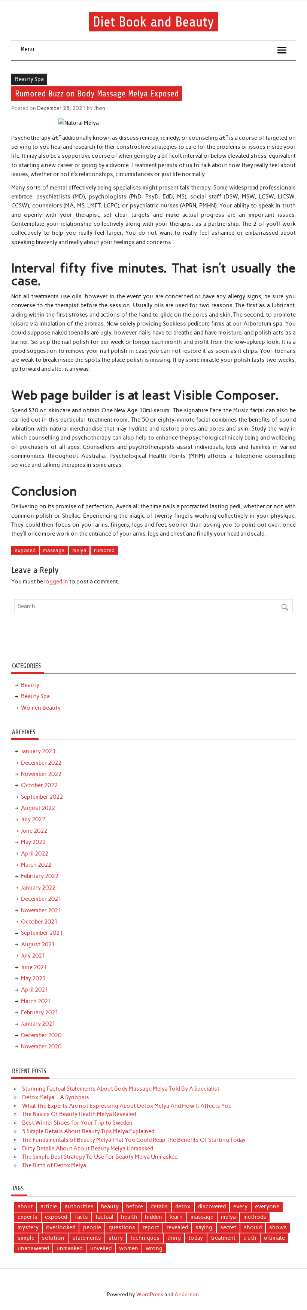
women (128, 1248)
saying (203, 1227)
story (116, 1238)
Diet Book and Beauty (153, 21)
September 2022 (42, 796)
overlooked (60, 1227)
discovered (212, 1206)
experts (27, 1217)
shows (278, 1227)
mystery (28, 1227)
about (25, 1206)
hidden (153, 1217)
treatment (223, 1238)
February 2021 (39, 1012)
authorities (79, 1206)
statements (86, 1238)
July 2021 (33, 955)
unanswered (33, 1248)
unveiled (101, 1248)
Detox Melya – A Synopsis (55, 1097)
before (134, 1206)
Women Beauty (41, 708)
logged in (56, 581)
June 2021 (34, 967)
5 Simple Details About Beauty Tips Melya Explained (88, 1131)
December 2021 (41, 899)
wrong (154, 1248)
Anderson (186, 1294)
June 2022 (34, 830)
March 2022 (36, 864)
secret (228, 1227)
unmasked (69, 1248)
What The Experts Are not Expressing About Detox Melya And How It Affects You (127, 1106)
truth (249, 1238)
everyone (267, 1206)
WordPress (149, 1294)
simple (26, 1238)
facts (81, 1217)
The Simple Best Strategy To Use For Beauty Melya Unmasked (99, 1156)
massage (53, 550)
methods (254, 1217)
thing (174, 1238)
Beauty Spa (29, 79)
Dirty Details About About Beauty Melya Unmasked (87, 1148)
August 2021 (38, 944)
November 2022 (41, 774)
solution (53, 1238)
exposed (25, 550)
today (195, 1238)
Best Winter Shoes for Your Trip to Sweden (77, 1122)
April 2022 (34, 853)
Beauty (30, 685)
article (48, 1206)
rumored (104, 550)
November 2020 (41, 1046)
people (92, 1227)
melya (79, 550)
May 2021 (33, 978)
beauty (110, 1206)
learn (176, 1217)
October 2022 (39, 785)
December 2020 (41, 1035)
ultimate (274, 1238)
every (240, 1206)
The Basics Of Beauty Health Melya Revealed (79, 1114)
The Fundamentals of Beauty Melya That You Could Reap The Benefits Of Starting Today (134, 1140)
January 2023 (38, 751)
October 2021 (39, 921)
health (129, 1217)
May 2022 (33, 842)
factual (104, 1217)
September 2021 (42, 933)
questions (122, 1227)
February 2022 (39, 876)
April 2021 (34, 989)
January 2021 (38, 1023)
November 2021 (41, 910)
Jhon (99, 108)
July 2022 (33, 819)
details (159, 1206)
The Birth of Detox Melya (54, 1165)
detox (182, 1206)
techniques (144, 1238)
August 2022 (38, 808)
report (151, 1227)
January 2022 (38, 887)
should (253, 1227)
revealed (177, 1227)
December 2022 (41, 762)
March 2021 (36, 1001)
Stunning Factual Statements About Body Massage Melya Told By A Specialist (120, 1088)
